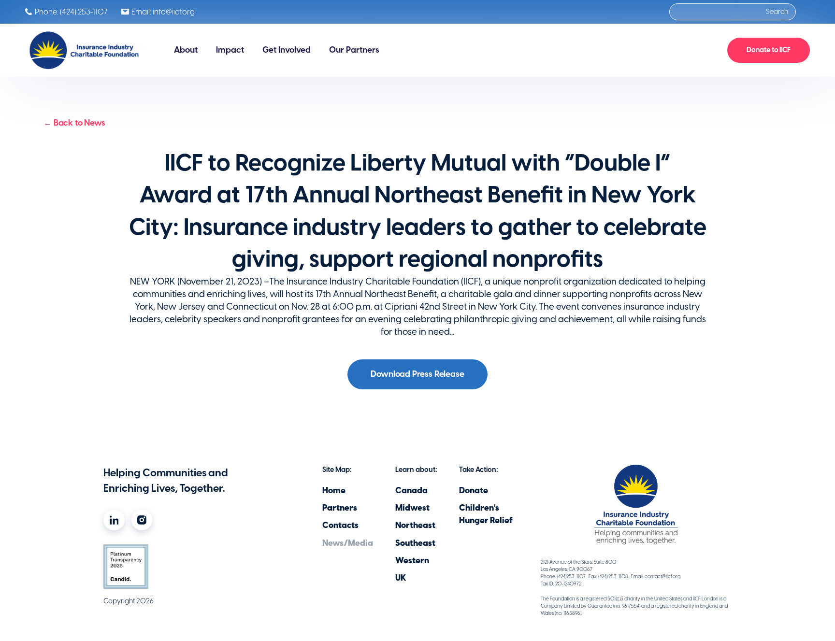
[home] (85, 50)
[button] (186, 50)
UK (400, 578)
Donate (473, 490)
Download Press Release (417, 374)
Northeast (415, 525)
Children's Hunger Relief (486, 514)
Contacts (340, 525)
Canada (411, 490)
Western (412, 560)
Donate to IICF (769, 49)
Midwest (412, 508)
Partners (339, 508)
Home (334, 490)
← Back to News (74, 123)
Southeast (415, 543)
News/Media (347, 543)
